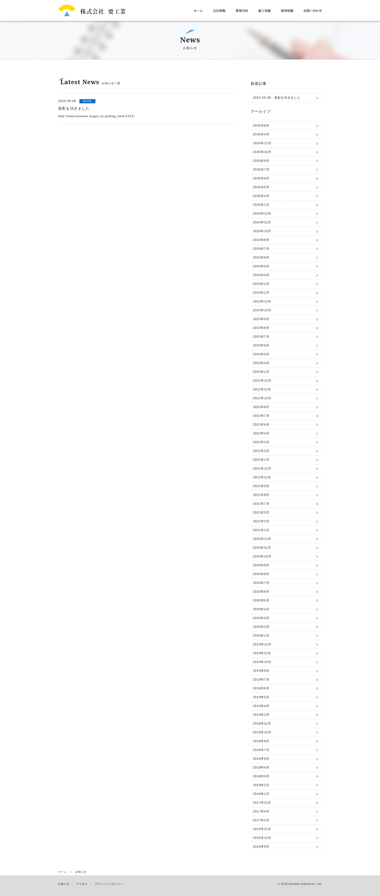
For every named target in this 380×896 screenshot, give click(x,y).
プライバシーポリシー (109, 883)
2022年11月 (262, 389)
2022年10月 (262, 398)
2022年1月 (261, 459)
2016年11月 (262, 829)
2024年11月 (262, 222)
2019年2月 (261, 714)
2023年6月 (261, 345)
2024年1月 (261, 292)
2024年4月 (261, 275)
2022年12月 (262, 380)
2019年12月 (262, 644)
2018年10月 (262, 732)
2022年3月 (261, 442)
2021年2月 (261, 521)
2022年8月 (261, 407)
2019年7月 (261, 679)
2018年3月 (261, 776)
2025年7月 (261, 169)
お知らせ (63, 883)
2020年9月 (261, 565)
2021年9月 (261, 486)
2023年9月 (261, 319)
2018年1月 (261, 794)
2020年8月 (261, 574)
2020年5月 (261, 600)
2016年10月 (262, 838)
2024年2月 (261, 284)
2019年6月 (261, 688)
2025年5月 (261, 187)
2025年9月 (261, 160)
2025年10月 (262, 152)
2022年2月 (261, 451)
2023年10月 (262, 310)
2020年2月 (261, 626)
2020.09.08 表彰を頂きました (277, 97)
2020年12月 (262, 539)
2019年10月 (262, 662)
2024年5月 (261, 266)
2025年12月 (262, 143)
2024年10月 (262, 231)
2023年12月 (262, 301)
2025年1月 (261, 204)
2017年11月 (262, 802)
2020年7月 (261, 583)
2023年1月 (261, 371)
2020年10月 (262, 556)
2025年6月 (261, 178)
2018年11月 (262, 723)
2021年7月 (261, 503)
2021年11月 (262, 477)
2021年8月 (261, 495)
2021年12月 (262, 468)
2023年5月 (261, 354)
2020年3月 (261, 618)
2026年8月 (261, 125)
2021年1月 (261, 530)
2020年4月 (261, 609)
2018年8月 (261, 741)
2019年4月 (261, 706)
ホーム (62, 871)
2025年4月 (261, 196)
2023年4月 (261, 363)
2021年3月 (261, 512)
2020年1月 (261, 635)
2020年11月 (262, 547)
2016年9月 (261, 846)
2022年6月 (261, 424)
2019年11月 (262, 653)
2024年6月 (261, 257)
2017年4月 (261, 811)
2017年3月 (261, 820)
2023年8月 (261, 328)
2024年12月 (262, 213)
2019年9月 (261, 670)
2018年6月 (261, 758)
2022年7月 (261, 415)
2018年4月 (261, 767)
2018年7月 (261, 750)
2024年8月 (261, 240)
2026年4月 (261, 134)
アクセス (82, 883)
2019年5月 (261, 697)
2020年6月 (261, 591)
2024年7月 (261, 248)
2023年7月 (261, 336)
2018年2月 (261, 785)
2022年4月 (261, 433)
